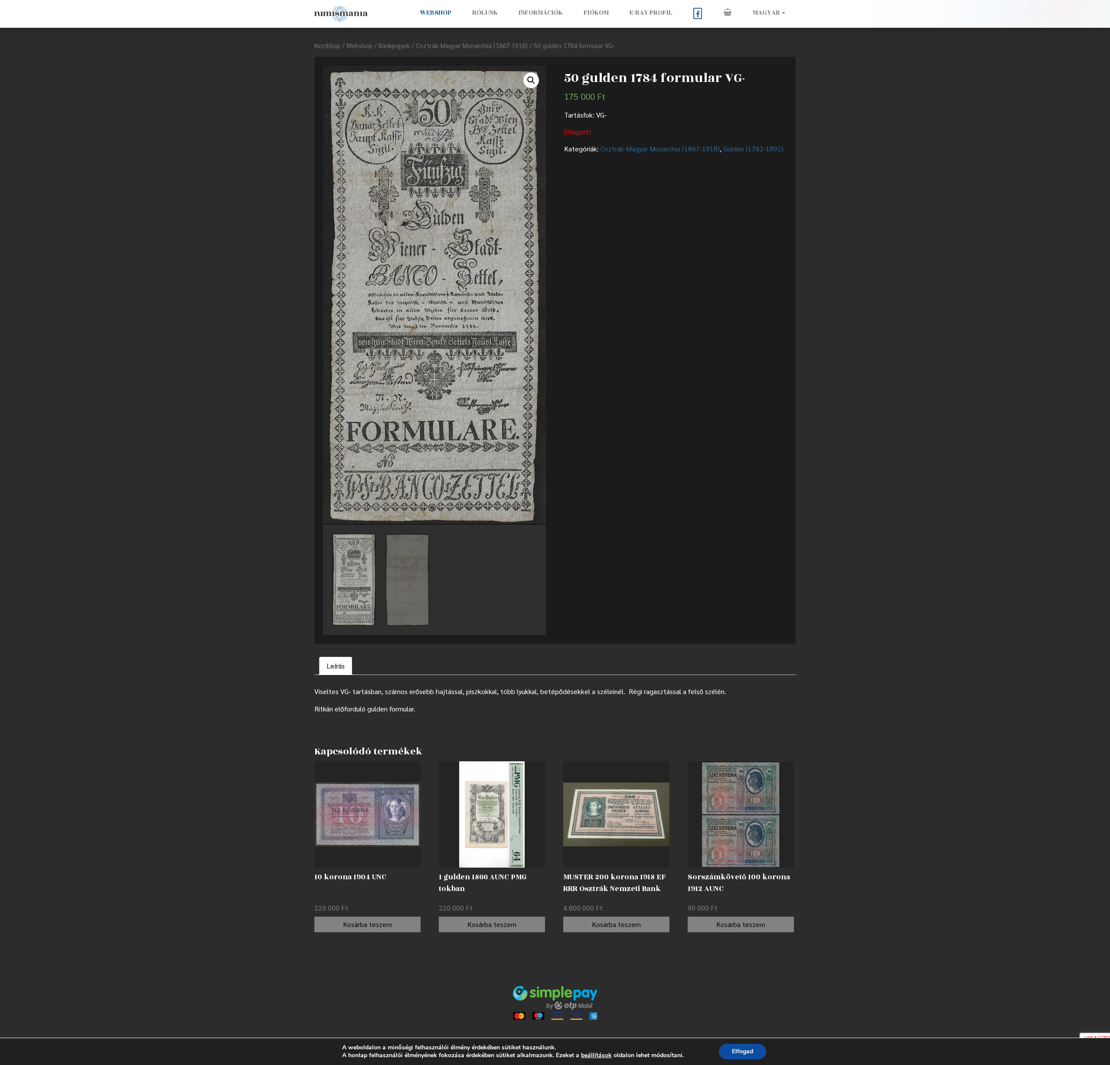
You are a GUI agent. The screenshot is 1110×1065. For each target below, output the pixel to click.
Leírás (335, 665)
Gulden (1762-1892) (753, 148)
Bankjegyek (394, 45)
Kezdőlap (327, 45)
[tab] (335, 666)
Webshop (435, 13)
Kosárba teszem (367, 924)
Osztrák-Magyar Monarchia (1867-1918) (472, 45)
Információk (541, 13)
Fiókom (596, 13)
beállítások (596, 1055)
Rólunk (485, 13)
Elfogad (742, 1051)
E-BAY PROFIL (651, 13)
